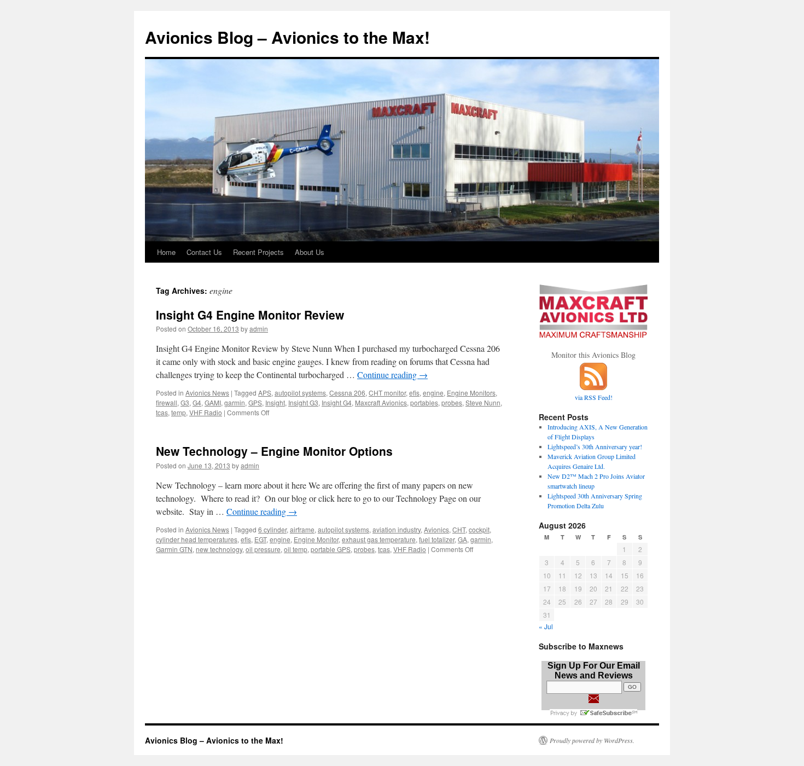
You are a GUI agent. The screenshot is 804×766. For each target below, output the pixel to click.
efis (414, 392)
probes (451, 402)
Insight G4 (337, 402)
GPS (255, 402)
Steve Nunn (482, 402)
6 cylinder (272, 529)
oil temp (295, 549)
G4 (197, 402)
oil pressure (263, 549)
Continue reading (392, 374)
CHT (458, 529)
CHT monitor (387, 392)
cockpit (479, 529)
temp (178, 412)
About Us (309, 252)
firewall (166, 402)
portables (424, 402)
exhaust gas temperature (379, 539)
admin (258, 328)
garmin (234, 402)
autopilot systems (300, 392)
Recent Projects (258, 252)
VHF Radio (205, 412)
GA (462, 539)
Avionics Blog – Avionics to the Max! (287, 37)
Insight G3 (303, 402)
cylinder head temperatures (196, 539)
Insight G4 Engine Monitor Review (250, 314)
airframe (302, 529)
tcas (162, 412)
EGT (260, 539)
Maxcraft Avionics (381, 402)
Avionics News (207, 392)
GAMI (213, 402)
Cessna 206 (347, 392)
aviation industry (396, 529)
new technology (219, 549)
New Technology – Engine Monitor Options (274, 451)
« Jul (546, 626)
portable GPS (331, 549)
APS (264, 392)
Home (166, 252)
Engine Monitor (316, 539)
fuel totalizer (437, 539)
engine (433, 392)
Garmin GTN (174, 549)
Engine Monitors (471, 392)
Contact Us (204, 252)
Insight (275, 402)
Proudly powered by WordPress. (592, 740)
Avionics (436, 529)
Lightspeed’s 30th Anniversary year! (594, 446)
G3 (184, 402)
